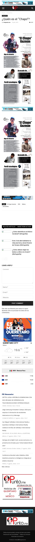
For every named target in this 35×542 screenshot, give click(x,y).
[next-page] (6, 259)
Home (3, 13)
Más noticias (6, 467)
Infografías (9, 13)
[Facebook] (4, 26)
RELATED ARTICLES (9, 226)
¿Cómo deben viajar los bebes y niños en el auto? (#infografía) (21, 252)
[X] (8, 26)
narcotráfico (6, 206)
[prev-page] (3, 259)
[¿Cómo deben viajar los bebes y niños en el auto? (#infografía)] (6, 252)
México (24, 204)
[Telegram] (21, 26)
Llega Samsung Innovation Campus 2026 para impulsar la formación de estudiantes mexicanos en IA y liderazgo (16, 412)
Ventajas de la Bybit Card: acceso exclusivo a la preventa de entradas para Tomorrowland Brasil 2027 (17, 443)
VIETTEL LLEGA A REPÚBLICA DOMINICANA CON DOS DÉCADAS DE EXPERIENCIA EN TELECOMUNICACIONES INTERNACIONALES (17, 400)
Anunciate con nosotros (17, 536)
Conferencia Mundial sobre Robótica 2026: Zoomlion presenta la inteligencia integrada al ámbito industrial (16, 458)
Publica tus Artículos (25, 534)
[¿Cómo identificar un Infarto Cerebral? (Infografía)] (6, 234)
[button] (3, 8)
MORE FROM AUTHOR (24, 226)
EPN (19, 204)
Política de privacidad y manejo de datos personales (16, 532)
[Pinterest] (12, 26)
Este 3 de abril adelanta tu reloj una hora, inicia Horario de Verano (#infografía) (22, 243)
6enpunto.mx (7, 22)
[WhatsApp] (16, 26)
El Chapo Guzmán (11, 204)
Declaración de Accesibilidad (10, 534)
